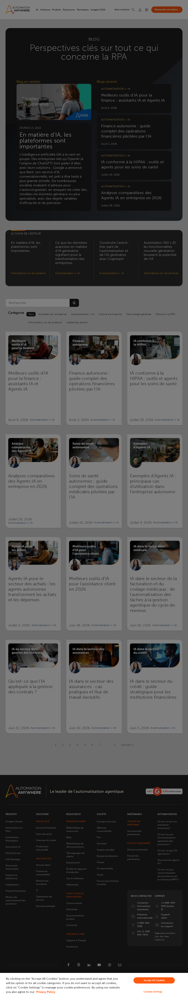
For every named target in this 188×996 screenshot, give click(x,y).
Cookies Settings (153, 991)
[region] (94, 984)
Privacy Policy (45, 992)
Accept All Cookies (154, 980)
